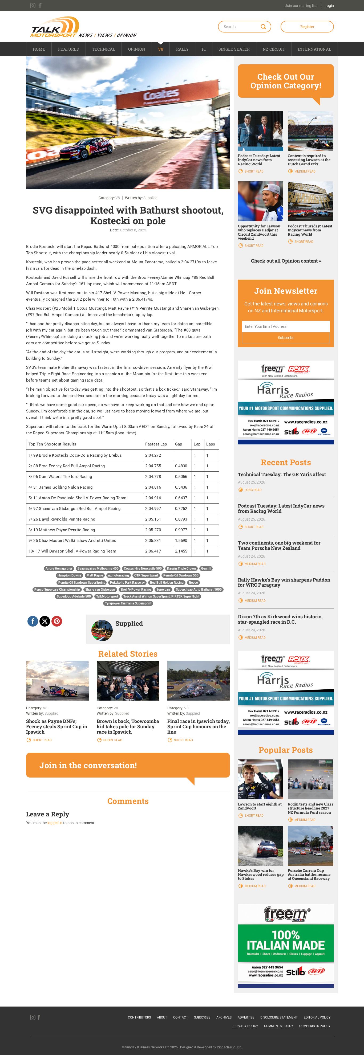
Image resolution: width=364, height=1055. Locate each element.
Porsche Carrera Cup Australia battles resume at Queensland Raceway (309, 874)
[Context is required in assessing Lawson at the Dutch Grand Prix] (310, 130)
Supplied (150, 198)
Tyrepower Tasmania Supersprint (128, 603)
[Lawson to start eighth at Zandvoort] (260, 779)
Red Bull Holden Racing (167, 582)
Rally (182, 49)
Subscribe (202, 1017)
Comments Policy (278, 1026)
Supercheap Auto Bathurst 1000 (199, 589)
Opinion (136, 49)
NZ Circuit (274, 49)
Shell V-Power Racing (135, 589)
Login (329, 5)
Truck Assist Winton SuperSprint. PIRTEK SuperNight (161, 596)
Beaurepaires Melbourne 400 (98, 568)
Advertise (246, 1017)
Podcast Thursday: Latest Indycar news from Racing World (310, 230)
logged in (54, 823)
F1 (204, 49)
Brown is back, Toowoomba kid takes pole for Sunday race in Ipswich (128, 726)
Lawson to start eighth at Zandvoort (260, 806)
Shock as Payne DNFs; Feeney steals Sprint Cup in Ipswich (56, 726)
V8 (160, 49)
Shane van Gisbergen (100, 589)
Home (39, 49)
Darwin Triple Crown (181, 568)
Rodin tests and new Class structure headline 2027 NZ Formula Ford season (310, 808)
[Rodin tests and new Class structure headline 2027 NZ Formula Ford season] (310, 779)
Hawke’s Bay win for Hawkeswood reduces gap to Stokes (261, 874)
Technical (103, 49)
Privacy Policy (245, 1026)
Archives (224, 1017)
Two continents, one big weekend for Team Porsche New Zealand (279, 545)
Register (307, 26)
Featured (68, 49)
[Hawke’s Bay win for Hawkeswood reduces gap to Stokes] (260, 845)
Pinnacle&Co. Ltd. (229, 1047)
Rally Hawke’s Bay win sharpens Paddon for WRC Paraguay (284, 582)
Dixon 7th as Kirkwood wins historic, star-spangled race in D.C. (280, 619)
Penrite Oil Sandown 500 (181, 575)
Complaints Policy (314, 1026)
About (162, 1017)
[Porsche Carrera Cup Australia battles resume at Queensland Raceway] (310, 845)
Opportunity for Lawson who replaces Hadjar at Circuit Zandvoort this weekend (259, 232)
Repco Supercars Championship (57, 589)
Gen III (206, 568)
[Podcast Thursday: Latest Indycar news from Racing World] (310, 201)
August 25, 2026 (251, 482)
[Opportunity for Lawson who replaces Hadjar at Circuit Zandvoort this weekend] (260, 201)
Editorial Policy (317, 1017)
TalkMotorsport (107, 596)
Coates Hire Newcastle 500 (143, 568)
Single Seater (234, 49)
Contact (180, 1017)
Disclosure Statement (279, 1017)
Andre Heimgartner (59, 568)
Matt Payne (95, 575)
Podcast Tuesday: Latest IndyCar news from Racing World (259, 159)
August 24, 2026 (251, 556)
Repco (193, 582)
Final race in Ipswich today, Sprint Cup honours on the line (198, 726)
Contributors (139, 1017)
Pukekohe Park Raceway (127, 582)
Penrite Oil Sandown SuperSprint (81, 582)
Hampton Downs (69, 575)
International (314, 49)
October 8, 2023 (133, 230)
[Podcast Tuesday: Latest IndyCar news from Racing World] (260, 130)
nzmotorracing (118, 575)
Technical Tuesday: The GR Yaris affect (282, 474)
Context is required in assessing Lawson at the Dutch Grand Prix (309, 159)
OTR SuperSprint (146, 575)
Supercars (163, 589)
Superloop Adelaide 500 (74, 596)
